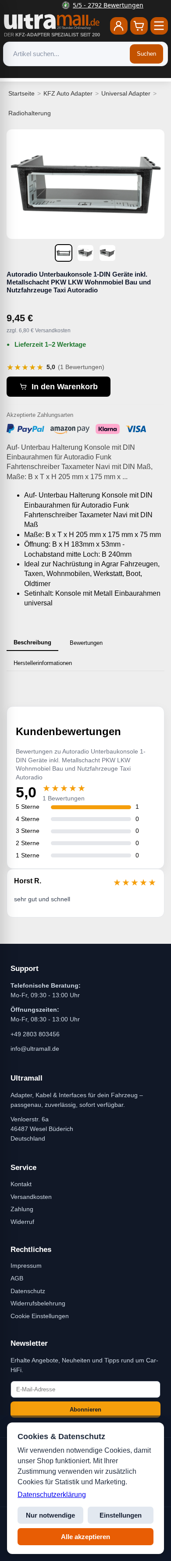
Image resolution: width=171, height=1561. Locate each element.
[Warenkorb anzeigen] (139, 26)
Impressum (26, 1265)
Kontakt (21, 1184)
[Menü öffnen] (159, 26)
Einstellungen (121, 1515)
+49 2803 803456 (35, 1034)
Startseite (21, 93)
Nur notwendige (50, 1515)
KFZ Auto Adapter (68, 93)
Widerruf (22, 1221)
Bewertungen (86, 643)
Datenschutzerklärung (52, 1494)
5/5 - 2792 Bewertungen (91, 5)
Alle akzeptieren (85, 1536)
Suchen (146, 53)
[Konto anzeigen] (119, 26)
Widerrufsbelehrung (38, 1303)
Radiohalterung (29, 113)
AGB (17, 1278)
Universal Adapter (125, 93)
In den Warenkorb (65, 386)
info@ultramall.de (35, 1048)
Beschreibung (32, 642)
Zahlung (22, 1209)
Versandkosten (31, 1196)
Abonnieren (85, 1409)
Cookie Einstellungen (40, 1315)
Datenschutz (28, 1290)
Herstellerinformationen (43, 663)
